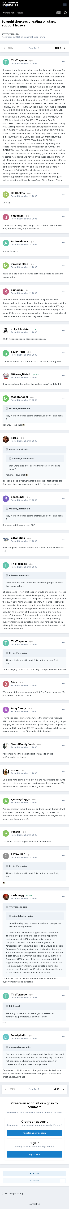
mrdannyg (17, 895)
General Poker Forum (34, 37)
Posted (24, 63)
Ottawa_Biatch (20, 374)
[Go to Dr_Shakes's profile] (6, 194)
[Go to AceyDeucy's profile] (6, 710)
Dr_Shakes (18, 193)
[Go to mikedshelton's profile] (6, 265)
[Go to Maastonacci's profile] (6, 398)
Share (35, 1173)
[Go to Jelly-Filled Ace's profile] (6, 331)
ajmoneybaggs (20, 799)
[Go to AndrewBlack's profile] (6, 243)
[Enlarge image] (23, 425)
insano (15, 770)
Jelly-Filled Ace (20, 329)
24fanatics (18, 538)
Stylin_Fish (18, 351)
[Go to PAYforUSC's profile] (6, 856)
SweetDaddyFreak (23, 744)
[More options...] (63, 62)
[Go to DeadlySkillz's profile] (6, 1037)
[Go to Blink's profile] (6, 684)
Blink (14, 682)
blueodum (17, 215)
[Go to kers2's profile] (6, 439)
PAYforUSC (18, 854)
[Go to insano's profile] (6, 771)
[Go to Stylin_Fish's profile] (6, 353)
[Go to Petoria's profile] (6, 833)
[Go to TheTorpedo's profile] (6, 62)
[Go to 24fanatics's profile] (6, 539)
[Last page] (65, 48)
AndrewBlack (19, 241)
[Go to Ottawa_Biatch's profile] (6, 376)
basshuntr (17, 497)
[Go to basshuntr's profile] (6, 498)
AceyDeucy (18, 708)
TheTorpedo (11, 34)
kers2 (14, 437)
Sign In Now (34, 1154)
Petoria (15, 831)
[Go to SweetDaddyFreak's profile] (6, 746)
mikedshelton (19, 264)
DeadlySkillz (18, 1035)
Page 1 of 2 (34, 48)
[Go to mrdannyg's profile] (6, 897)
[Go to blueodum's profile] (6, 217)
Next (58, 48)
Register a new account (34, 1133)
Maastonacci (19, 397)
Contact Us (34, 1204)
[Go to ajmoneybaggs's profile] (6, 801)
